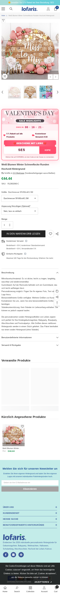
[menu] (3, 9)
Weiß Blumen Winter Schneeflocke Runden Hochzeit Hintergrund (11, 448)
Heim (3, 15)
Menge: (4, 219)
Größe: (17, 192)
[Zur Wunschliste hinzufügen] (50, 233)
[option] (30, 51)
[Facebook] (5, 554)
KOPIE (48, 150)
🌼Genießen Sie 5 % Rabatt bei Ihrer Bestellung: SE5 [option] (30, 2)
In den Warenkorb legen (23, 234)
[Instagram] (13, 554)
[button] (50, 76)
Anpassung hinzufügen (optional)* (15, 206)
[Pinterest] (21, 554)
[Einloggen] (48, 8)
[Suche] (11, 9)
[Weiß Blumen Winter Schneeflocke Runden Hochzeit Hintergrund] (13, 435)
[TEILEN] (56, 233)
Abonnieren (30, 489)
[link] (15, 407)
